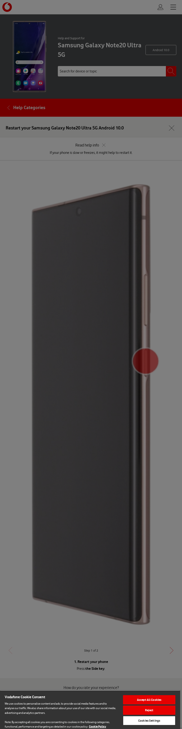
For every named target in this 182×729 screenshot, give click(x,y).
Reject (149, 710)
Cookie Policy (97, 726)
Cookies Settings (149, 720)
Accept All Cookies (149, 700)
